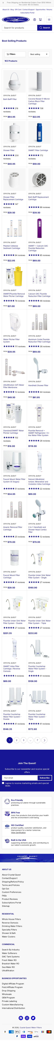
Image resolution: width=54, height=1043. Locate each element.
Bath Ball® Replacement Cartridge (38, 198)
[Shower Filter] (14, 132)
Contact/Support (28, 10)
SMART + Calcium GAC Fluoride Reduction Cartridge (38, 248)
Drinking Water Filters (12, 926)
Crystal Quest (9, 95)
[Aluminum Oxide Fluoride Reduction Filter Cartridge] (39, 322)
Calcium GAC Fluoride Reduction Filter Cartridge (39, 295)
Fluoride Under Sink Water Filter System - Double (14, 622)
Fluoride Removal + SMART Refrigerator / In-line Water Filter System (38, 432)
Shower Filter (8, 150)
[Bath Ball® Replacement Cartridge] (39, 179)
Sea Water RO (8, 967)
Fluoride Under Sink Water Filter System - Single (39, 576)
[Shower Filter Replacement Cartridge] (14, 179)
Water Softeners (9, 953)
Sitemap (6, 906)
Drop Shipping (8, 990)
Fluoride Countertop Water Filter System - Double (12, 716)
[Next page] (44, 740)
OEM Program (8, 997)
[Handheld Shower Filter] (39, 367)
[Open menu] (49, 19)
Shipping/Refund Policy (13, 881)
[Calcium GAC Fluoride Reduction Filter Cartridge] (39, 276)
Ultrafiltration (8, 970)
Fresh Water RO (9, 960)
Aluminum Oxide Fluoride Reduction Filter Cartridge (39, 340)
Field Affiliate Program (12, 987)
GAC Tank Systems (11, 956)
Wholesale (7, 994)
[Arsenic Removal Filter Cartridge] (14, 509)
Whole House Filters (11, 919)
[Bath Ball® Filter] (14, 81)
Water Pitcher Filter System (11, 340)
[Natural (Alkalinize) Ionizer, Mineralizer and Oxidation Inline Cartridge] (39, 461)
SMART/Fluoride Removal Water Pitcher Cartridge (14, 295)
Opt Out (5, 888)
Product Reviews (10, 899)
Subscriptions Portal (11, 902)
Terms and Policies (11, 885)
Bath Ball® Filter (10, 99)
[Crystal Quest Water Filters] (15, 19)
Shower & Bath (9, 933)
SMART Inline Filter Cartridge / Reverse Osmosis (11, 668)
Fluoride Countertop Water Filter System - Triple (37, 716)
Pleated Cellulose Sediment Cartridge (11, 247)
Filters (12, 54)
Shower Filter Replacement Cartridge (13, 198)
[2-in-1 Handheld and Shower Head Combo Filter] (39, 509)
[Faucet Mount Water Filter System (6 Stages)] (14, 461)
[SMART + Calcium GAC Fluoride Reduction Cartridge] (39, 228)
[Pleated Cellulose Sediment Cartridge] (14, 228)
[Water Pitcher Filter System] (14, 322)
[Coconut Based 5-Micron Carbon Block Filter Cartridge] (39, 81)
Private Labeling (9, 1001)
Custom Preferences (11, 892)
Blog (12, 10)
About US (5, 10)
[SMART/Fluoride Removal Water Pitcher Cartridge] (14, 276)
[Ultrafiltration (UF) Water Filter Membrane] (14, 367)
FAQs (4, 895)
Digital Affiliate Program (13, 983)
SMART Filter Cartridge (38, 150)
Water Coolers (8, 936)
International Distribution (13, 1008)
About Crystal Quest (11, 875)
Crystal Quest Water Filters (31, 1027)
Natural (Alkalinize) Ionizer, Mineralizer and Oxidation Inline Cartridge (39, 481)
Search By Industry (11, 949)
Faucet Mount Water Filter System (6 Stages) (14, 480)
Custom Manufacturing (12, 1004)
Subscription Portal (27, 13)
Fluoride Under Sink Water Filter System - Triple (39, 622)
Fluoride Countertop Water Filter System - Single (37, 668)
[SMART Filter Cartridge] (39, 132)
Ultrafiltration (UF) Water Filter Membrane (13, 386)
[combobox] (27, 28)
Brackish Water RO (10, 963)
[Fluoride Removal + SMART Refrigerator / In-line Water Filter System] (39, 413)
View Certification (18, 832)
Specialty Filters (9, 929)
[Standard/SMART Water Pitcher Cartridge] (14, 413)
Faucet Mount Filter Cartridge (11, 576)
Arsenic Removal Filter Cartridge (12, 528)
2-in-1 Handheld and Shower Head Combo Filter (37, 529)
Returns (49, 10)
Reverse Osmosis (10, 922)
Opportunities (40, 10)
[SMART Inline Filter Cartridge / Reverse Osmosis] (14, 649)
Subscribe (45, 778)
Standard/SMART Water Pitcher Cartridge (13, 431)
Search (46, 27)
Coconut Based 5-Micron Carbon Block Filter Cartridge (39, 101)
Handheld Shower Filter (38, 385)
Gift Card (18, 10)
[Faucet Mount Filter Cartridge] (14, 557)
